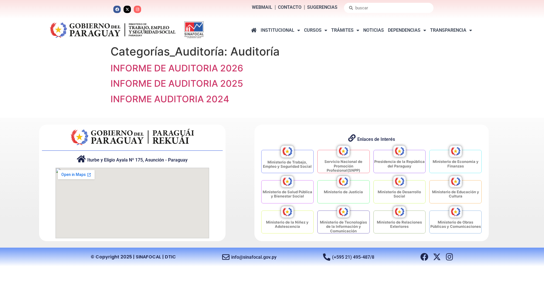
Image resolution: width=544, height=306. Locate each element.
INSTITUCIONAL (277, 30)
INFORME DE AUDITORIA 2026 (176, 68)
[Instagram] (137, 9)
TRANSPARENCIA (448, 30)
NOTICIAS (373, 30)
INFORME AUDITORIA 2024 (169, 99)
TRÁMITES (342, 30)
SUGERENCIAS (322, 7)
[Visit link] (287, 161)
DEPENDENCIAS (404, 30)
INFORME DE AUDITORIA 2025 (176, 83)
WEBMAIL (262, 7)
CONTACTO (289, 7)
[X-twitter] (127, 9)
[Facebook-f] (424, 257)
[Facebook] (117, 9)
